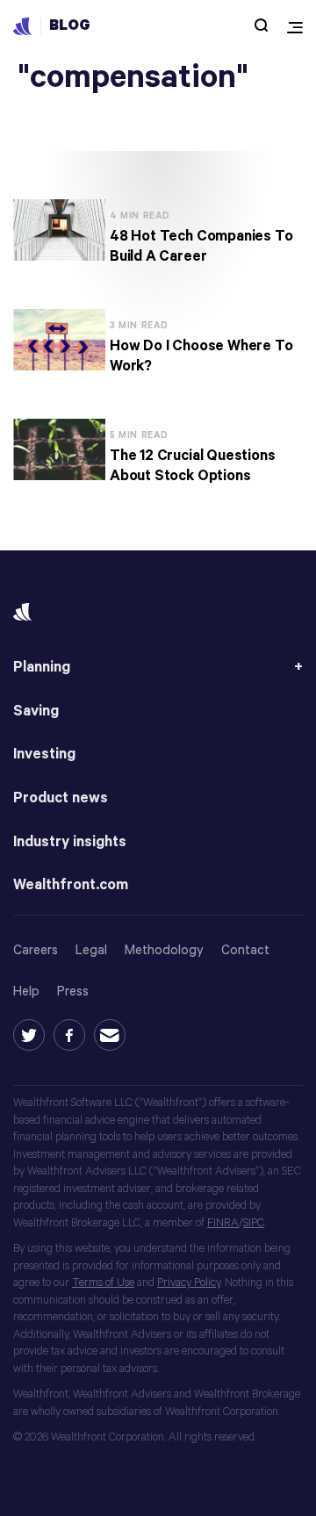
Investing (44, 754)
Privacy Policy (188, 1283)
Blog (69, 26)
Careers (35, 950)
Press (73, 991)
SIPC (253, 1223)
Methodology (164, 950)
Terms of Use (103, 1283)
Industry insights (69, 842)
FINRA (223, 1223)
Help (26, 991)
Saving (36, 711)
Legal (91, 950)
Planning (41, 667)
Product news (60, 798)
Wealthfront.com (70, 885)
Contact (245, 950)
